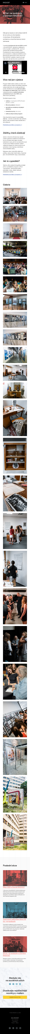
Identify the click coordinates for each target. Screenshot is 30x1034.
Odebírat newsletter (15, 997)
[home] (6, 1)
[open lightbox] (15, 196)
